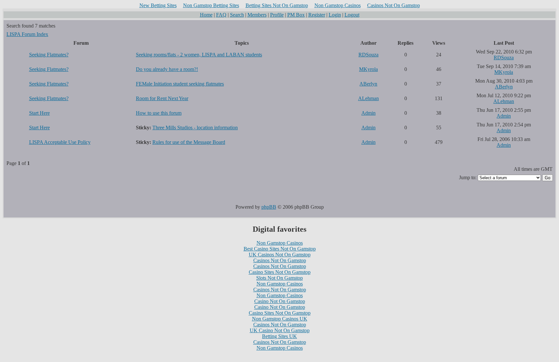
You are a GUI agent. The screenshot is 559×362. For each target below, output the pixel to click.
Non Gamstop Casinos (337, 5)
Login (335, 15)
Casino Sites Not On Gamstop (280, 272)
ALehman (368, 98)
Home (206, 15)
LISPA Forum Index (27, 34)
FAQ (221, 15)
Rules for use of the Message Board (188, 142)
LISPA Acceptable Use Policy (60, 142)
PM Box (296, 15)
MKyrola (368, 69)
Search (237, 15)
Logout (352, 15)
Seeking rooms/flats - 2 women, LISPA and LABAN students (199, 54)
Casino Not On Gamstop (279, 301)
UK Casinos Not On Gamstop (280, 254)
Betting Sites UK (279, 336)
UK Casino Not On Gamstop (280, 330)
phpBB (268, 207)
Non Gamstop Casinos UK (279, 318)
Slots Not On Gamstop (279, 278)
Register (316, 15)
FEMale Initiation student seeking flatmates (180, 84)
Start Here (39, 113)
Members (257, 15)
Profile (277, 15)
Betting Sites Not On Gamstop (277, 5)
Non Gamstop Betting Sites (211, 5)
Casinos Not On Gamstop (393, 5)
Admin (368, 113)
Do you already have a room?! (167, 69)
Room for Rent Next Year (162, 98)
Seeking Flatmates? (49, 54)
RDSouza (368, 54)
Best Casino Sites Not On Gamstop (280, 248)
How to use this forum (158, 113)
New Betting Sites (158, 5)
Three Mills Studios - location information (195, 127)
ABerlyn (368, 84)
